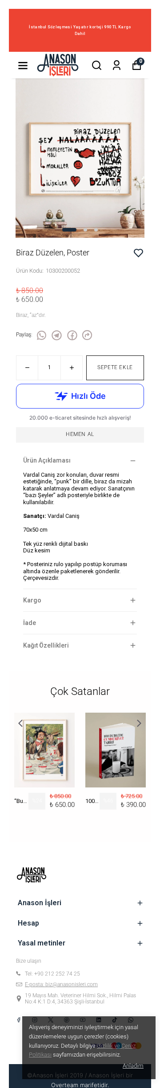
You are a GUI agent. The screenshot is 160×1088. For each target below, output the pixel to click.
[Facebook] (18, 1019)
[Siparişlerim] (116, 65)
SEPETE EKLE (115, 367)
